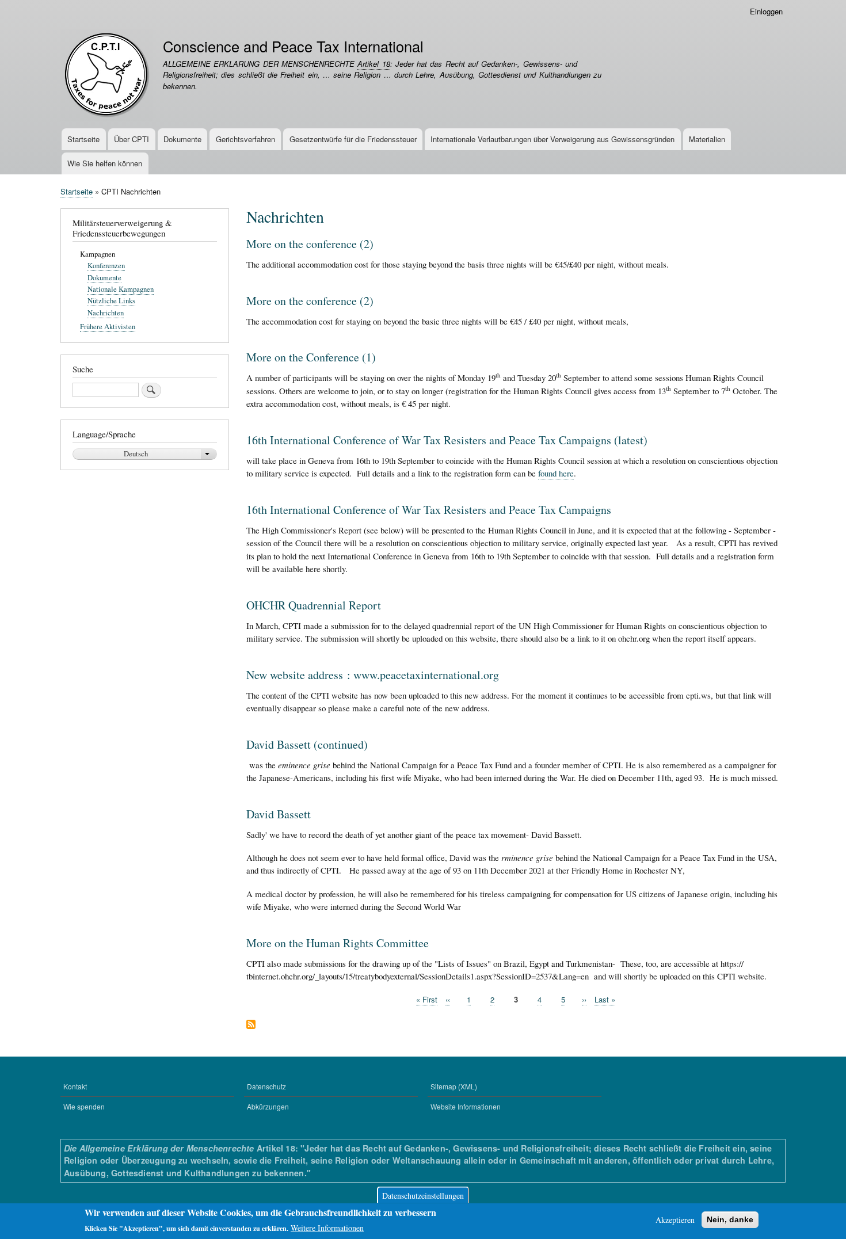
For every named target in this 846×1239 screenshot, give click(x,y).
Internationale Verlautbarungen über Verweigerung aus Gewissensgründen (552, 139)
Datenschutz (266, 1086)
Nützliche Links (111, 301)
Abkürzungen (268, 1106)
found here (556, 473)
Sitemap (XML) (453, 1086)
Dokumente (182, 139)
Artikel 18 (373, 63)
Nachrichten (105, 313)
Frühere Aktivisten (107, 326)
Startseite (83, 139)
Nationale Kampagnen (120, 289)
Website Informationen (465, 1106)
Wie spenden (84, 1106)
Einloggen (766, 11)
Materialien (707, 139)
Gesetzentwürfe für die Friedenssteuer (353, 139)
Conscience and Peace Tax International (293, 46)
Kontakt (75, 1086)
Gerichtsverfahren (245, 139)
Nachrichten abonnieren (251, 1025)
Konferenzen (106, 265)
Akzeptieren (675, 1219)
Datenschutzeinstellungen (423, 1195)
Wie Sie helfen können (104, 163)
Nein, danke (730, 1219)
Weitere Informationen (327, 1227)
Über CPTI (131, 139)
